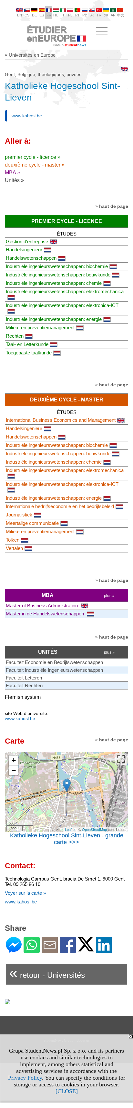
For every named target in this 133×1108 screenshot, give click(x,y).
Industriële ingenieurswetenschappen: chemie (54, 283)
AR (113, 15)
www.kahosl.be (27, 115)
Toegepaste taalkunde (29, 352)
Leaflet (70, 829)
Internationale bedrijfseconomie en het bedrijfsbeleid (60, 506)
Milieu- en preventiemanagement (40, 327)
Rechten (15, 336)
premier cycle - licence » (32, 157)
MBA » (12, 172)
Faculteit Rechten (24, 685)
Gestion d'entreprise (27, 241)
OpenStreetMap (94, 829)
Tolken (12, 540)
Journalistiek (19, 514)
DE (34, 15)
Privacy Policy (25, 1077)
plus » (109, 595)
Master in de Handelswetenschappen (45, 613)
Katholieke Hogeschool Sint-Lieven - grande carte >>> (66, 838)
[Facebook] (68, 950)
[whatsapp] (32, 950)
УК (106, 15)
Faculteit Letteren (24, 677)
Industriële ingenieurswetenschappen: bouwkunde (58, 274)
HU (55, 15)
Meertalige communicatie (32, 523)
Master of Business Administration (42, 605)
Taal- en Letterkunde (27, 344)
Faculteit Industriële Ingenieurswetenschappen (54, 670)
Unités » (14, 180)
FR (48, 15)
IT (63, 15)
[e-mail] (50, 950)
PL (70, 15)
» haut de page (111, 206)
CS (27, 15)
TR (99, 15)
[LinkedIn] (104, 950)
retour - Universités (47, 972)
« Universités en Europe (30, 55)
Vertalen (14, 548)
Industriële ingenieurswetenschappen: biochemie (57, 266)
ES (41, 15)
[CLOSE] (67, 1091)
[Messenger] (14, 950)
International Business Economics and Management (61, 420)
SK (91, 15)
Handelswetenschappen (31, 258)
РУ (84, 15)
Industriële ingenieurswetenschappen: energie (54, 319)
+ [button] (14, 760)
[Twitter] (86, 948)
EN (19, 15)
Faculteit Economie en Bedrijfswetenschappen (54, 662)
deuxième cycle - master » (35, 165)
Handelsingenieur (24, 249)
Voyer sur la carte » (25, 893)
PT (77, 15)
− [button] (14, 770)
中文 (120, 15)
